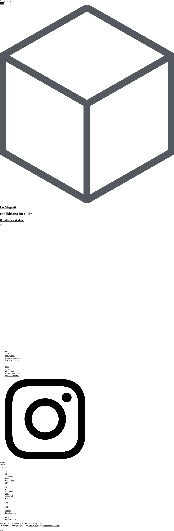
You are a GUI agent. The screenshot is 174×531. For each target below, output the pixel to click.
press (7, 478)
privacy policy (10, 356)
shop (6, 502)
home (7, 351)
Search (2, 463)
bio (6, 474)
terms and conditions (12, 358)
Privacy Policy (34, 526)
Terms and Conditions (51, 526)
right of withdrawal (12, 360)
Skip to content (5, 1)
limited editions (10, 513)
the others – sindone (12, 220)
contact (7, 353)
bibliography (9, 480)
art (6, 471)
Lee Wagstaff (8, 207)
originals (8, 511)
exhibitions (9, 476)
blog (6, 483)
